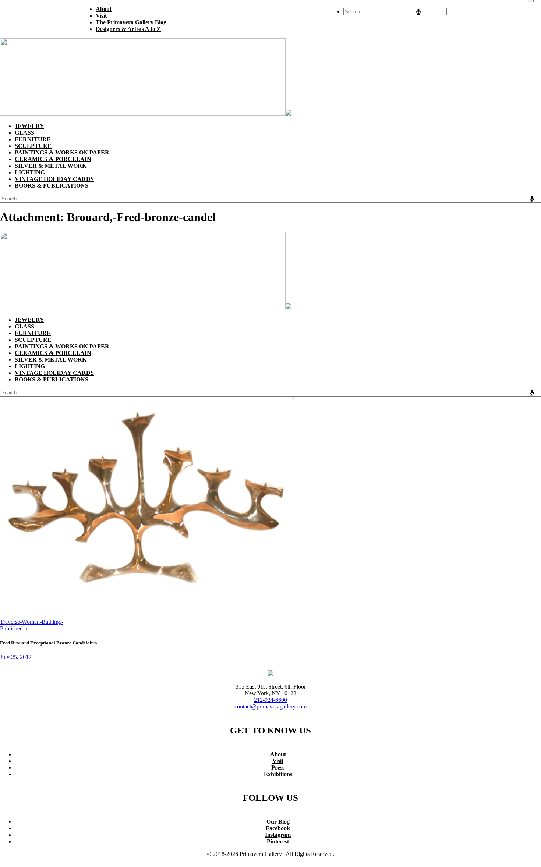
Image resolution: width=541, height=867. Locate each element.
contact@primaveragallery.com (270, 706)
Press (277, 767)
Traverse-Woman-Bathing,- (31, 622)
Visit (277, 761)
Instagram (278, 835)
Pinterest (278, 841)
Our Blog (278, 821)
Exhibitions (278, 774)
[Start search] (531, 1)
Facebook (278, 828)
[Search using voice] (418, 12)
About (278, 754)
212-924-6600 (270, 700)
